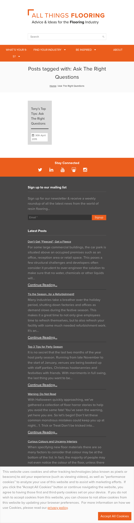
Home (53, 85)
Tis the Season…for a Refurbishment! (51, 294)
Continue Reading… (42, 285)
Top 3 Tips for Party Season (45, 347)
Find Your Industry (47, 50)
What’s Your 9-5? (16, 53)
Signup (99, 217)
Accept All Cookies (114, 516)
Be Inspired (84, 50)
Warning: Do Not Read (42, 394)
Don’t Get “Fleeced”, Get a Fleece (49, 241)
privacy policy (58, 508)
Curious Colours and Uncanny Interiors (52, 441)
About (118, 50)
